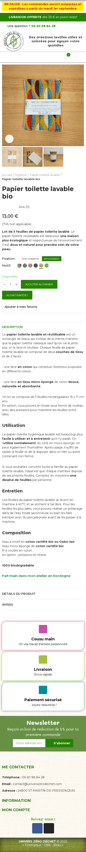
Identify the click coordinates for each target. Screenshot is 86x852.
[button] (6, 105)
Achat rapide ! (17, 295)
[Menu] (20, 57)
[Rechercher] (35, 57)
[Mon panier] (65, 57)
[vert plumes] (46, 265)
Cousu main (43, 639)
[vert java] (36, 265)
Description (12, 327)
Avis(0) (7, 604)
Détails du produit (18, 594)
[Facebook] (37, 828)
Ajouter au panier (39, 284)
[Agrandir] (9, 139)
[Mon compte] (50, 57)
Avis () (24, 206)
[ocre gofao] (41, 265)
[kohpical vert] (19, 265)
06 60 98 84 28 (43, 26)
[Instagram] (49, 828)
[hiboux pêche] (30, 265)
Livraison (43, 669)
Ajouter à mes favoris (21, 307)
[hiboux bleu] (25, 265)
